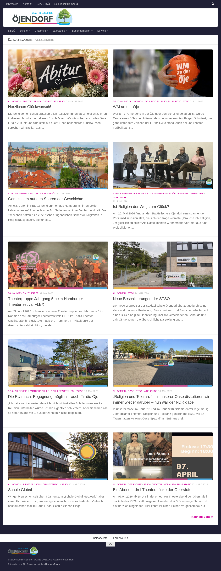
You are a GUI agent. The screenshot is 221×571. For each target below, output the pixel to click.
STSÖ (11, 30)
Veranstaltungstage (190, 193)
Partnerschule (39, 391)
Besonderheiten (81, 30)
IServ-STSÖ (43, 4)
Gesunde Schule (155, 101)
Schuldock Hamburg (66, 4)
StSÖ (61, 101)
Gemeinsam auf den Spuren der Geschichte (45, 199)
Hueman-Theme (52, 564)
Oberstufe (49, 101)
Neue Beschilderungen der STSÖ (141, 299)
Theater (33, 293)
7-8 (120, 101)
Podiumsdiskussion (154, 193)
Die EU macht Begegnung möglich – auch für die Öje (53, 397)
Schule (24, 30)
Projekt (28, 484)
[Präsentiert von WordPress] (24, 564)
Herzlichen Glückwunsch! (29, 107)
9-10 (126, 101)
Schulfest (174, 101)
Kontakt (27, 4)
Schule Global (20, 490)
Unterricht (40, 30)
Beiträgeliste (100, 538)
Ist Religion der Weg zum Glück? (141, 207)
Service (101, 30)
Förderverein (120, 538)
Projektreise (37, 193)
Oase (137, 193)
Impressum (12, 4)
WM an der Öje (126, 107)
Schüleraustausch (63, 391)
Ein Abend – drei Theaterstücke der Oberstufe (152, 490)
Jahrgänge (59, 30)
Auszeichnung (32, 101)
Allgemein (14, 101)
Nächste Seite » (202, 516)
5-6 (114, 101)
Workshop (119, 197)
